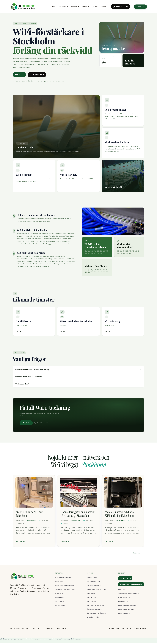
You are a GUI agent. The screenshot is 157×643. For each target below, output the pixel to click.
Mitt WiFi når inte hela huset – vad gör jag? (32, 369)
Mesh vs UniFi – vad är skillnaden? (29, 377)
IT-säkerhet (59, 593)
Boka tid (19, 75)
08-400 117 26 (122, 6)
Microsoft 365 (60, 605)
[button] (63, 6)
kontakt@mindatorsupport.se (131, 584)
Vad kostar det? (22, 384)
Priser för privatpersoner (127, 605)
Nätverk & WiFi (92, 577)
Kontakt (103, 7)
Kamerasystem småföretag (96, 613)
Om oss (95, 7)
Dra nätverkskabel (93, 581)
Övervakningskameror (94, 609)
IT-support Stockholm (63, 577)
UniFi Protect (91, 601)
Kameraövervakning (94, 585)
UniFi (54, 639)
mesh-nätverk (44, 639)
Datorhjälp (59, 581)
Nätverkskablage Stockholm (97, 589)
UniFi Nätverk (91, 593)
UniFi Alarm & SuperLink (95, 605)
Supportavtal (59, 601)
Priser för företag (124, 613)
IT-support (62, 7)
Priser (84, 7)
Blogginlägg (122, 589)
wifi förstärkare (28, 639)
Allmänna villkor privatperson (128, 593)
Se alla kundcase (136, 553)
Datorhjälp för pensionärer (64, 585)
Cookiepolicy (123, 601)
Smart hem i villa (93, 617)
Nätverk (74, 7)
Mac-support (60, 597)
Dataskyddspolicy (124, 597)
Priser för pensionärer (126, 609)
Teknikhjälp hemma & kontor (65, 589)
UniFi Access (91, 597)
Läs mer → (19, 331)
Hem (53, 7)
